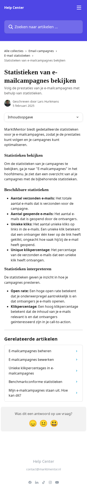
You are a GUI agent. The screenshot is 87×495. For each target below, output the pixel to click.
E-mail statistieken (17, 56)
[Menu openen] (79, 7)
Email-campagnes (41, 51)
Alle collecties (13, 51)
